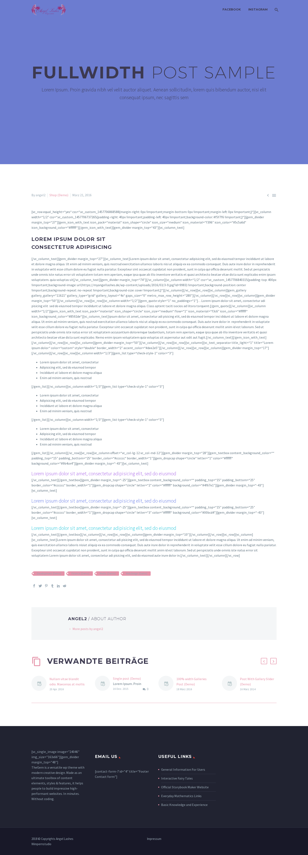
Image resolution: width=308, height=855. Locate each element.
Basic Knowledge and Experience (184, 805)
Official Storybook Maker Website (185, 787)
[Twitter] (40, 585)
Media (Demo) (108, 573)
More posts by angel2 (87, 629)
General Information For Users (183, 769)
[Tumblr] (52, 585)
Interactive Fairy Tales (177, 778)
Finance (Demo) (80, 573)
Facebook (232, 9)
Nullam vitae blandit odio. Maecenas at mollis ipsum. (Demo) (67, 684)
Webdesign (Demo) (136, 573)
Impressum (154, 839)
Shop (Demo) (58, 195)
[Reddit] (64, 585)
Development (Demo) (49, 573)
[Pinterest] (46, 585)
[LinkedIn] (58, 585)
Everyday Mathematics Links (181, 796)
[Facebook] (34, 585)
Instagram (258, 9)
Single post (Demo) (127, 678)
